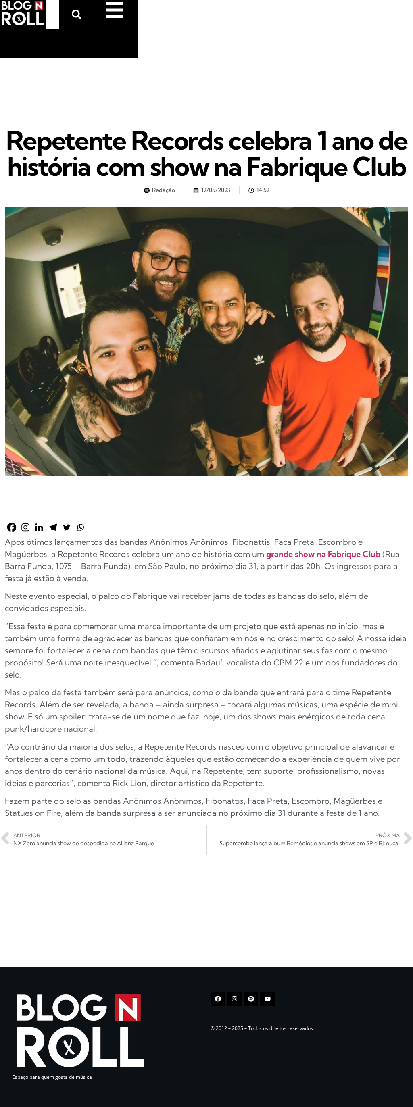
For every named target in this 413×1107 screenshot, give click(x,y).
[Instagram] (25, 527)
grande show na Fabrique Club (323, 554)
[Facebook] (12, 527)
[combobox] (52, 14)
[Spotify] (251, 999)
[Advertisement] (60, 84)
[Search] (78, 14)
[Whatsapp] (80, 527)
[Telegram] (53, 527)
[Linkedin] (39, 527)
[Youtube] (267, 999)
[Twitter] (66, 527)
